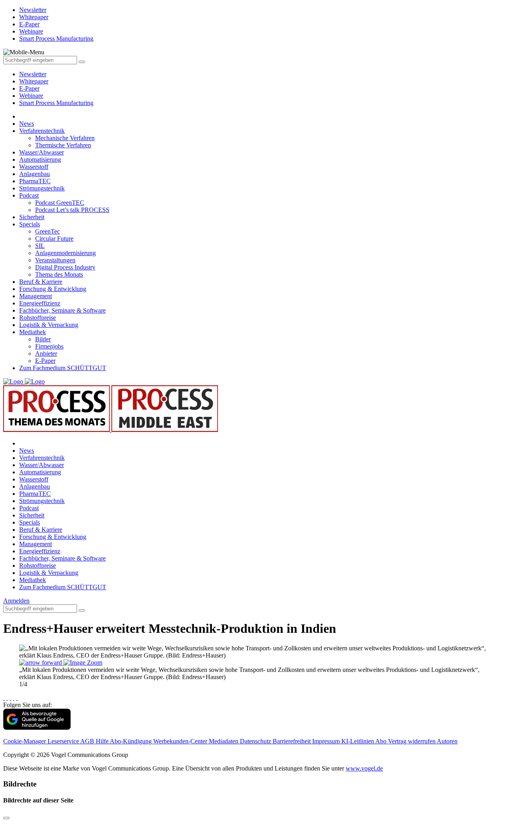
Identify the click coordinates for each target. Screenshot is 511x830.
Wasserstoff (33, 166)
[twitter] (7, 697)
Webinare (31, 95)
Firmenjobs (49, 346)
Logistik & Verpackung (48, 324)
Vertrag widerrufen (412, 741)
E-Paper (29, 88)
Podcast (29, 195)
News (26, 123)
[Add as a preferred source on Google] (37, 727)
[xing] (10, 697)
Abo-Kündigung (131, 741)
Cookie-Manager (25, 741)
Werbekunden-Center (181, 741)
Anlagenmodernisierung (65, 253)
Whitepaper (33, 81)
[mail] (17, 697)
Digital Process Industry (65, 267)
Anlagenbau (34, 173)
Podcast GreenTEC (59, 202)
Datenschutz (256, 741)
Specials (29, 224)
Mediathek (32, 332)
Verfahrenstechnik (42, 130)
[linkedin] (13, 697)
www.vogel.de (364, 768)
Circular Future (54, 238)
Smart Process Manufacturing (56, 102)
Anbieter (46, 353)
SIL (40, 245)
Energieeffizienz (39, 303)
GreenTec (47, 231)
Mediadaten (224, 741)
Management (35, 296)
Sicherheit (31, 217)
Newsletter (32, 74)
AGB (88, 741)
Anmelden (16, 600)
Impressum (326, 741)
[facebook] (4, 697)
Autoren (447, 741)
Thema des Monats (59, 274)
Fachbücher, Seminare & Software (62, 310)
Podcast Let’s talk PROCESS (72, 209)
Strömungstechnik (42, 188)
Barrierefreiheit (292, 741)
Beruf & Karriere (40, 281)
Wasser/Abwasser (41, 152)
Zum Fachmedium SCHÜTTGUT (62, 367)
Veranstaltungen (55, 260)
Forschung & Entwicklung (52, 288)
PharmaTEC (35, 181)
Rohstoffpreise (37, 317)
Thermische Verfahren (63, 145)
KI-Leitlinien (358, 741)
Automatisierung (40, 159)
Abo (381, 741)
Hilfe (103, 741)
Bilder (43, 339)
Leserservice (64, 741)
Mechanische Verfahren (65, 138)
